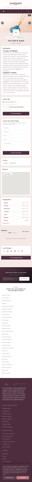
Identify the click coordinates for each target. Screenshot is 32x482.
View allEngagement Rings (16, 257)
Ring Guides (5, 453)
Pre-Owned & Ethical (6, 317)
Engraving (4, 303)
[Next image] (29, 22)
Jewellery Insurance (6, 356)
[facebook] (11, 251)
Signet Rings (5, 359)
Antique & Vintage (6, 295)
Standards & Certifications (8, 441)
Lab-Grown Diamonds (7, 364)
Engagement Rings (6, 328)
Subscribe (24, 278)
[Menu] (3, 11)
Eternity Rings (5, 370)
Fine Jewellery (5, 320)
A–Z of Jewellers (6, 446)
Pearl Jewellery (5, 361)
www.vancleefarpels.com (10, 101)
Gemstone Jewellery (6, 367)
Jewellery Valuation (6, 342)
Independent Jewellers (7, 309)
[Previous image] (2, 22)
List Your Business (6, 461)
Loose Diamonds (6, 439)
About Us (4, 456)
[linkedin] (14, 251)
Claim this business (21, 37)
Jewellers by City (6, 444)
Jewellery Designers (6, 336)
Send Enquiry (17, 113)
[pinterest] (22, 251)
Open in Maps (7, 174)
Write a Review (25, 231)
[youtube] (7, 251)
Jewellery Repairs (6, 345)
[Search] (28, 11)
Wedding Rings (5, 334)
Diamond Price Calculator (8, 433)
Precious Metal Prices (7, 436)
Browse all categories (7, 426)
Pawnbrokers (5, 323)
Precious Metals (5, 353)
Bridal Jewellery (5, 297)
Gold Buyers (4, 350)
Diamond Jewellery (6, 325)
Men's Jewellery (5, 314)
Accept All (22, 477)
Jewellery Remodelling (7, 311)
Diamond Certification (7, 339)
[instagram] (18, 251)
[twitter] (4, 251)
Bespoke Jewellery (6, 373)
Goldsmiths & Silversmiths (8, 306)
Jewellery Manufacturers (7, 331)
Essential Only (9, 477)
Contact (4, 459)
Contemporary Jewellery (7, 348)
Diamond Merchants (6, 300)
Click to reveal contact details (16, 107)
